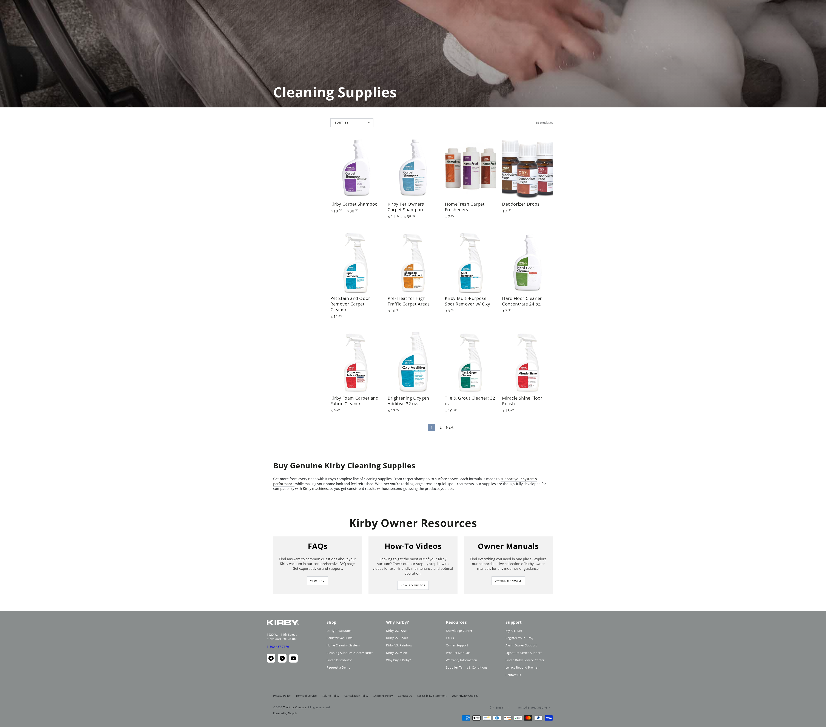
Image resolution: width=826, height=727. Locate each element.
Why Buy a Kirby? (398, 660)
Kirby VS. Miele (397, 653)
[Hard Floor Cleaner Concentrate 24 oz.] (527, 262)
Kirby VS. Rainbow (399, 645)
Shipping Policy (383, 696)
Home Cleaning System (343, 645)
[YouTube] (293, 658)
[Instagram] (282, 658)
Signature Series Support (523, 653)
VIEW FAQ (317, 580)
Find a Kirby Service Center (524, 660)
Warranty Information (461, 660)
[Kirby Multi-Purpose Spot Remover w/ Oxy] (470, 262)
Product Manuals (458, 653)
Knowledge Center (459, 631)
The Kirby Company (295, 707)
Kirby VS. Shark (397, 638)
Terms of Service (306, 696)
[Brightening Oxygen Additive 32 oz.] (413, 362)
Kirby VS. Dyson (397, 631)
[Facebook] (271, 658)
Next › (450, 427)
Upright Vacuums (339, 631)
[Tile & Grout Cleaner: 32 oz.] (470, 362)
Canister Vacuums (340, 638)
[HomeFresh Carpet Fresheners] (470, 168)
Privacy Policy (282, 696)
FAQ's (450, 638)
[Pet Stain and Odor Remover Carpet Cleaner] (355, 262)
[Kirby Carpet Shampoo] (355, 168)
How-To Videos (413, 585)
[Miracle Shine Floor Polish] (527, 362)
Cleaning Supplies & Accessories (350, 653)
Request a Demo (338, 667)
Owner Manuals (508, 580)
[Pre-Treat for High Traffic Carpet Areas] (413, 262)
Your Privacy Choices (465, 696)
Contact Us (513, 675)
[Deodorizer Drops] (527, 168)
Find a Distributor (339, 660)
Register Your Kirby (519, 638)
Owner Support (457, 645)
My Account (513, 631)
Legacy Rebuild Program (522, 667)
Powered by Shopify (285, 713)
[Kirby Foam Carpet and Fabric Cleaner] (355, 362)
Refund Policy (330, 696)
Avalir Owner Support (521, 645)
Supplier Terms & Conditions (466, 667)
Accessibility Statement (432, 696)
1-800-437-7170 (278, 647)
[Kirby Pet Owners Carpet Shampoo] (413, 168)
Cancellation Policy (356, 696)
